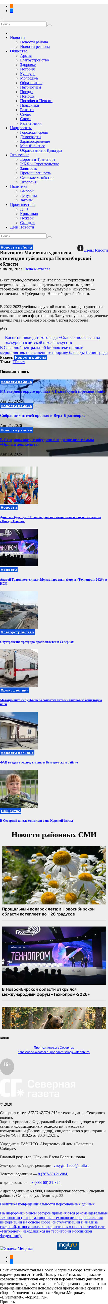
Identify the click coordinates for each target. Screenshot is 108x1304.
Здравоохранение (35, 141)
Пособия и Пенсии (36, 101)
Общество (18, 51)
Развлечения (30, 123)
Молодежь (29, 78)
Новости (17, 37)
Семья (25, 114)
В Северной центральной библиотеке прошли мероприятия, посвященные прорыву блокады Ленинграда (54, 350)
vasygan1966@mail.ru (71, 1165)
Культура (27, 73)
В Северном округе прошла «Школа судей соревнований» (52, 391)
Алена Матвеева (36, 269)
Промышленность (35, 173)
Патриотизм (30, 87)
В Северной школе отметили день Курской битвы (36, 820)
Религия (27, 110)
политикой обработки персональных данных (59, 1279)
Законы (26, 200)
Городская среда (34, 132)
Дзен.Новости (22, 227)
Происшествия (22, 204)
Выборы (27, 191)
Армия (26, 55)
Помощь (27, 96)
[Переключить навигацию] (2, 20)
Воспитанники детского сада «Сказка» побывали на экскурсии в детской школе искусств (52, 340)
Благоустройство (34, 60)
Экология (28, 182)
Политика (18, 186)
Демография (30, 137)
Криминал (29, 213)
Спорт (25, 119)
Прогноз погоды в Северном (54, 1047)
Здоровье (28, 64)
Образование (31, 83)
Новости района (34, 42)
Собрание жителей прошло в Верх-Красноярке (42, 415)
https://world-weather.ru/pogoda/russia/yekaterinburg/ (54, 1052)
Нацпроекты (21, 128)
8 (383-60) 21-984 (52, 1174)
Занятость (28, 168)
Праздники (29, 105)
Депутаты (28, 195)
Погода (26, 92)
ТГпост (19, 362)
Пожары (27, 218)
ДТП (24, 209)
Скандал (27, 222)
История (27, 69)
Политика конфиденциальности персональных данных (47, 1204)
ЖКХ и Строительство (39, 164)
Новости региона (35, 46)
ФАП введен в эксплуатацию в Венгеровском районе (39, 762)
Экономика (19, 155)
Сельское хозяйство (36, 177)
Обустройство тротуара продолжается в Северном (37, 642)
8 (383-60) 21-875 (46, 1182)
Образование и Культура (41, 150)
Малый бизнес (32, 146)
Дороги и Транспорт (37, 159)
